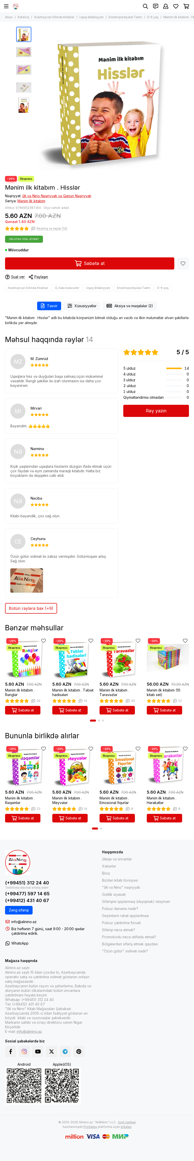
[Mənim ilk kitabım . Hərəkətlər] (168, 766)
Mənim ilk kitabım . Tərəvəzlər (114, 692)
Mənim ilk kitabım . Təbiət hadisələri (72, 692)
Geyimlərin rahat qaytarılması (125, 915)
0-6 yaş (152, 17)
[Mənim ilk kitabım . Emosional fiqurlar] (121, 766)
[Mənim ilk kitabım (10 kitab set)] (168, 658)
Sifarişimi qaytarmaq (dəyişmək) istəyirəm (136, 901)
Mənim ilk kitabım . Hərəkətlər (161, 800)
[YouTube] (37, 1051)
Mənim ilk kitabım (31, 201)
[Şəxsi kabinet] (166, 6)
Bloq (106, 873)
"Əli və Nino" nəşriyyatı (121, 887)
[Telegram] (65, 1051)
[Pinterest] (78, 1051)
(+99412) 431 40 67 (27, 900)
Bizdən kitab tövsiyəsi (120, 880)
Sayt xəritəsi (127, 1122)
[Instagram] (24, 1051)
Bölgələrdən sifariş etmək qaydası (130, 944)
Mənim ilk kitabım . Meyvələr (67, 800)
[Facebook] (10, 1051)
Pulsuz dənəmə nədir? (120, 908)
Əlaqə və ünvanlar (117, 859)
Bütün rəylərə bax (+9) (31, 608)
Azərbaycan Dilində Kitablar (54, 17)
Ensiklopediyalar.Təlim (125, 17)
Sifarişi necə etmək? (118, 930)
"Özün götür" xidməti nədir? (125, 951)
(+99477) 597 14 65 (27, 893)
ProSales (90, 1127)
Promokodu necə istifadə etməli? (129, 937)
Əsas (9, 17)
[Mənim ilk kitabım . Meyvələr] (73, 766)
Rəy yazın (156, 410)
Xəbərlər (109, 866)
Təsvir (52, 306)
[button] (36, 98)
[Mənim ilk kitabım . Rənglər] (26, 658)
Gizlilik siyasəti (114, 894)
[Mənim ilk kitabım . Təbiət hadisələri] (73, 658)
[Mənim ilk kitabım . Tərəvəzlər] (121, 658)
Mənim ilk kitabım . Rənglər (20, 692)
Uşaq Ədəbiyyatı (91, 17)
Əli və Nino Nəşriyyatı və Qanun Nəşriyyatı (56, 196)
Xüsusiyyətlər (85, 306)
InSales (126, 1127)
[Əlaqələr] (156, 6)
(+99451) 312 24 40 (27, 882)
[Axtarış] (145, 6)
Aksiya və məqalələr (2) (133, 306)
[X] (51, 1051)
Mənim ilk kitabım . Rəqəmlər (20, 800)
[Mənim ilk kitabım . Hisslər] (106, 99)
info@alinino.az (24, 922)
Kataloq (23, 17)
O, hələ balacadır (67, 288)
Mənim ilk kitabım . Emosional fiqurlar (114, 800)
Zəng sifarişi (19, 910)
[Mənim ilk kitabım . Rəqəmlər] (26, 766)
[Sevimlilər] (183, 263)
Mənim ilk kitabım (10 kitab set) (163, 692)
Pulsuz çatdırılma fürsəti (121, 923)
